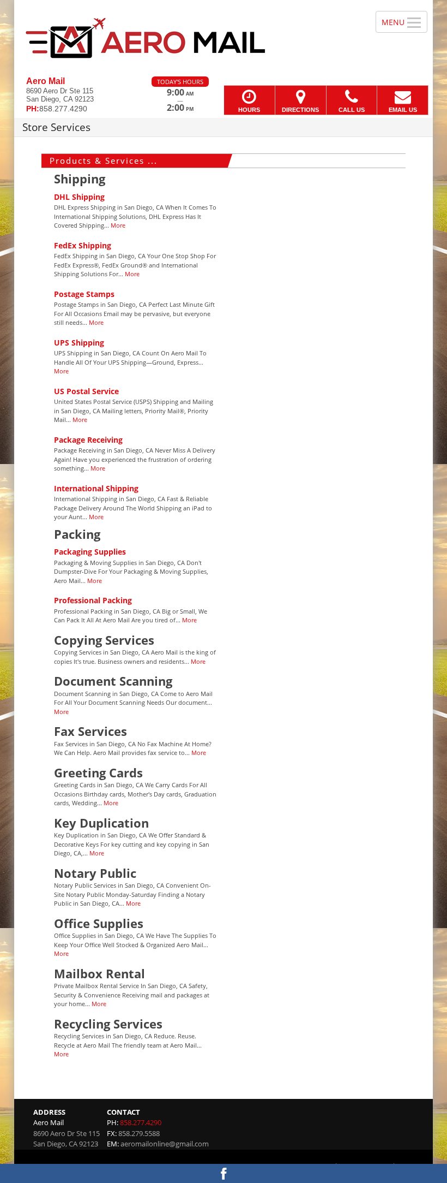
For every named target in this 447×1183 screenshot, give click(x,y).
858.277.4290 (140, 1122)
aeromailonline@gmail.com (164, 1144)
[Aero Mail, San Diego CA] (223, 38)
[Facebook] (223, 1173)
